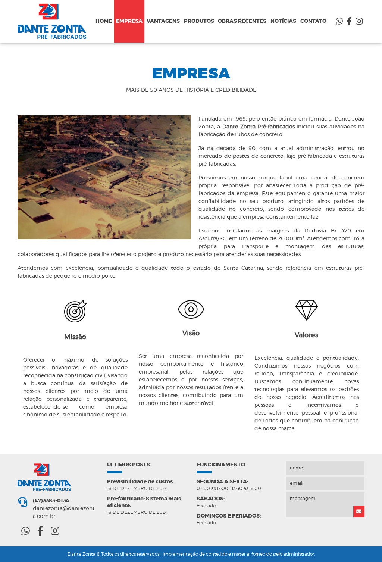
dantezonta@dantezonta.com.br (64, 512)
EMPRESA (129, 21)
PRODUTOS (199, 21)
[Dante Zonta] (56, 21)
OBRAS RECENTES (242, 21)
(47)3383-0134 (51, 500)
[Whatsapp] (339, 22)
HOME (104, 21)
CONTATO (313, 21)
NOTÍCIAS (283, 21)
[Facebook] (349, 22)
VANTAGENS (163, 21)
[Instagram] (359, 22)
